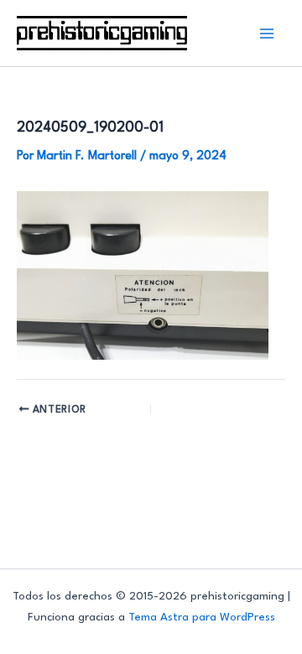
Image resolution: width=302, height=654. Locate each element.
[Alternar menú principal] (267, 33)
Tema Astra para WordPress (201, 617)
